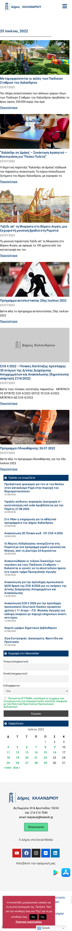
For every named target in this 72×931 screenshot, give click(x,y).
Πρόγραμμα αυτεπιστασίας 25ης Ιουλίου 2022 (33, 300)
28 (36, 763)
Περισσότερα (8, 107)
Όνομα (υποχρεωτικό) (15, 661)
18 (8, 757)
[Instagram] (36, 853)
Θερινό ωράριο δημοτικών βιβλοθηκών (30, 628)
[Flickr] (45, 853)
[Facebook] (26, 853)
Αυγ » (16, 767)
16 (54, 752)
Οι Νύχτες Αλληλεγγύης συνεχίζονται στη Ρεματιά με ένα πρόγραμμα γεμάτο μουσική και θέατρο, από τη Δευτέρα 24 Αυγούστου (35, 547)
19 (17, 757)
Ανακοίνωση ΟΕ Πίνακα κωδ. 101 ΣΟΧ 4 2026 (33, 533)
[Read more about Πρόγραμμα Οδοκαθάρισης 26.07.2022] (34, 427)
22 (45, 757)
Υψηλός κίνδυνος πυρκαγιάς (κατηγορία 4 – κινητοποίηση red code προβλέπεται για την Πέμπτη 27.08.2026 (33, 505)
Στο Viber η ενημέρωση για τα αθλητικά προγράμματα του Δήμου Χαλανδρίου (30, 521)
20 (26, 757)
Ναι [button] (33, 917)
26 (17, 763)
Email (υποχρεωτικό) (15, 673)
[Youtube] (16, 853)
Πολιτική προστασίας (29, 921)
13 (26, 752)
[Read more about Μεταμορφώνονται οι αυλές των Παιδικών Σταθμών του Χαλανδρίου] (34, 57)
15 (45, 752)
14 (36, 752)
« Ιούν (7, 767)
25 (8, 763)
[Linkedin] (55, 853)
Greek (45, 927)
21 (36, 757)
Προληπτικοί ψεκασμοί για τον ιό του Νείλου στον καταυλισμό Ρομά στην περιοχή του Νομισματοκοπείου (34, 488)
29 (45, 763)
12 (17, 752)
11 (8, 752)
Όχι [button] (42, 917)
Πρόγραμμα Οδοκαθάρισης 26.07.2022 (27, 448)
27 (26, 763)
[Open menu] (64, 6)
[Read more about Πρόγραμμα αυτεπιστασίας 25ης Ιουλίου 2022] (34, 279)
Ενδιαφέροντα (11, 685)
